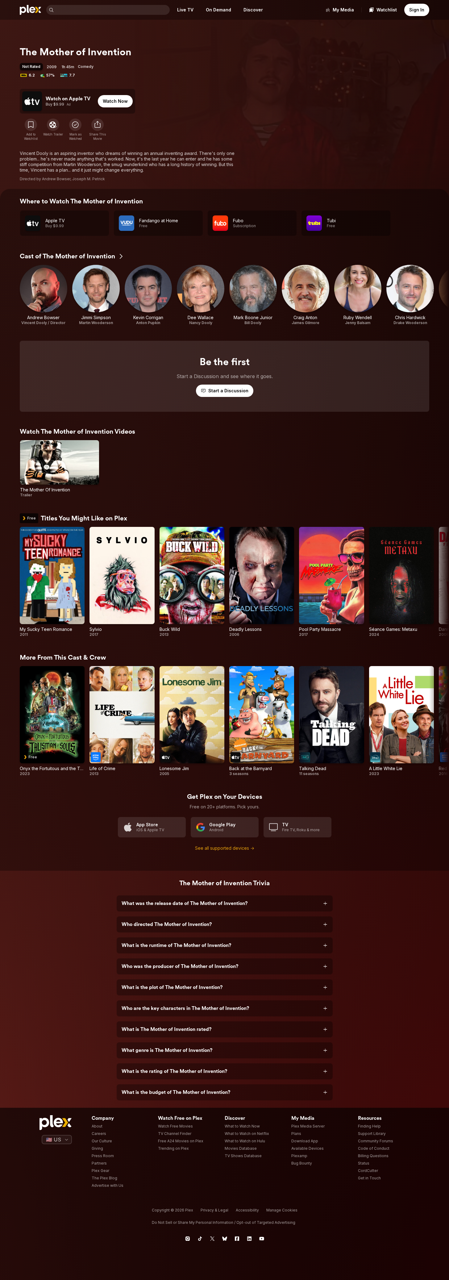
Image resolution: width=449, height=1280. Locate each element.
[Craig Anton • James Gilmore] (305, 295)
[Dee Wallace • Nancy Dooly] (200, 295)
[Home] (30, 10)
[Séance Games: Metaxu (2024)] (401, 582)
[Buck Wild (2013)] (192, 582)
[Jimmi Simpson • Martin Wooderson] (96, 295)
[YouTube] (262, 1238)
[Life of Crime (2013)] (121, 721)
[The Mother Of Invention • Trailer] (59, 469)
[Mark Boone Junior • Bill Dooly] (253, 295)
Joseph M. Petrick (88, 179)
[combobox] (112, 10)
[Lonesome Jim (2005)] (192, 721)
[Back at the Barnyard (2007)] (261, 721)
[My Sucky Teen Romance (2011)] (52, 582)
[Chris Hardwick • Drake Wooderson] (410, 295)
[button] (97, 130)
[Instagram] (187, 1238)
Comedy (86, 66)
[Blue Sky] (224, 1238)
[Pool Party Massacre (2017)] (331, 582)
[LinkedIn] (249, 1238)
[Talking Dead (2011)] (331, 721)
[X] (212, 1238)
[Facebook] (237, 1238)
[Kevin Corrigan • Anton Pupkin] (148, 295)
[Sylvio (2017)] (121, 582)
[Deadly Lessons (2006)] (261, 582)
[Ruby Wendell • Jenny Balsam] (358, 295)
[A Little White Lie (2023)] (401, 721)
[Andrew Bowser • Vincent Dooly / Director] (43, 295)
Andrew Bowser (56, 179)
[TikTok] (200, 1238)
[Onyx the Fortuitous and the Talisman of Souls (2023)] (52, 721)
